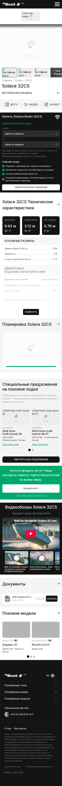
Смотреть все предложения (31, 459)
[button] (31, 45)
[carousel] (31, 51)
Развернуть (31, 312)
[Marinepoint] (19, 714)
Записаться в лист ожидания (31, 187)
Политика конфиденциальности (38, 767)
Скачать (52, 598)
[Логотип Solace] (31, 16)
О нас (8, 728)
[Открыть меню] (57, 4)
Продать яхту (31, 488)
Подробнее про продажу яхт (31, 495)
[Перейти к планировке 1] (31, 366)
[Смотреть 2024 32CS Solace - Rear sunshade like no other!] (41, 558)
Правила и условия (13, 767)
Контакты (20, 728)
